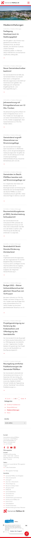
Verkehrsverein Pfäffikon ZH (12, 499)
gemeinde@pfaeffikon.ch (9, 440)
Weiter (22, 399)
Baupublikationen (12, 407)
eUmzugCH (8, 480)
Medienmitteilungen (13, 410)
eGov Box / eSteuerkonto (12, 482)
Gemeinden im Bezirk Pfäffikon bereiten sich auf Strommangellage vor (14, 177)
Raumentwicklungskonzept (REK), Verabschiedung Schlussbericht (14, 214)
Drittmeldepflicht (10, 503)
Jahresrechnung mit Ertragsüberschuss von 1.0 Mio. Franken (14, 105)
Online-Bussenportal (11, 478)
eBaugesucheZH (10, 487)
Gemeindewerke (10, 493)
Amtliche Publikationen (13, 405)
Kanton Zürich (9, 501)
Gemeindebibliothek (11, 491)
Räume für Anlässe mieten (12, 485)
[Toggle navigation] (28, 3)
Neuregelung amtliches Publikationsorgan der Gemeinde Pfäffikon (13, 366)
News (8, 413)
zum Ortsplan (9, 444)
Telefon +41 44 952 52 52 (9, 442)
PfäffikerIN (8, 489)
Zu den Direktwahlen (11, 467)
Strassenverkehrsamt (11, 505)
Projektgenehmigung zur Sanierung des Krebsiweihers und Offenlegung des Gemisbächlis (13, 329)
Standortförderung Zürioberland (14, 497)
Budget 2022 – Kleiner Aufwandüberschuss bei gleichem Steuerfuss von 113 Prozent (13, 289)
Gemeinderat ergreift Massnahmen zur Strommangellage (12, 140)
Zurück (8, 399)
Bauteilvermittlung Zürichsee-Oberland (15, 507)
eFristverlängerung (10, 483)
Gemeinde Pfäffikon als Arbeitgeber (14, 476)
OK (26, 525)
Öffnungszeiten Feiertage (12, 470)
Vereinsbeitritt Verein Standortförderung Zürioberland (12, 249)
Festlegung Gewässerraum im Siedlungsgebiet (11, 34)
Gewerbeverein (10, 495)
